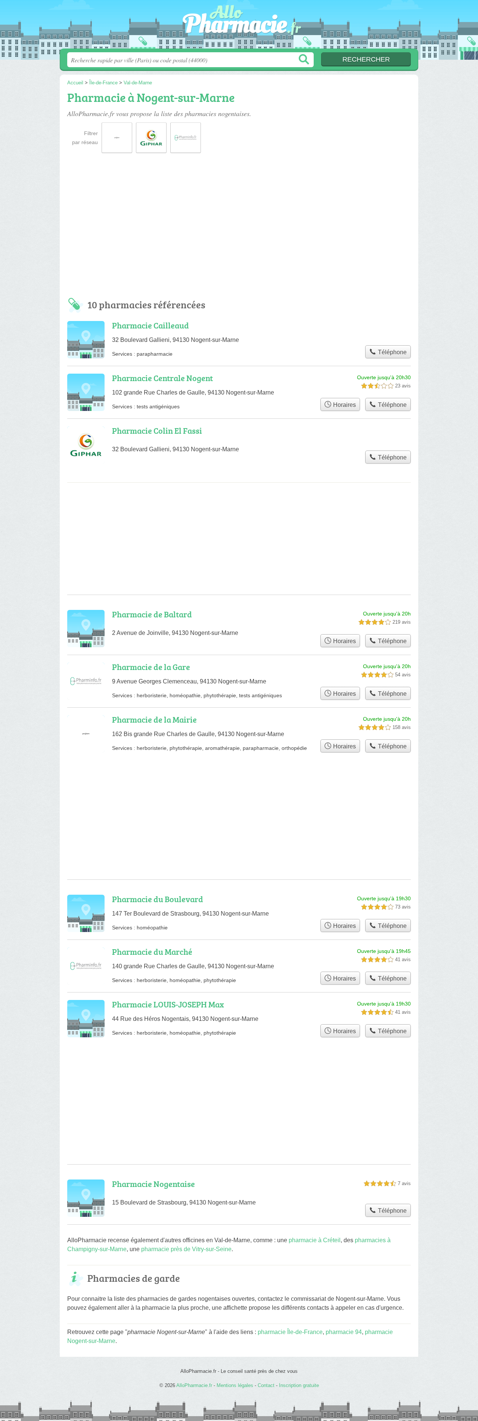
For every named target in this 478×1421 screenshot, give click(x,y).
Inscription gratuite (299, 1385)
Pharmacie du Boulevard (157, 899)
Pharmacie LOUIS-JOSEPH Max (168, 1004)
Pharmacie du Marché (152, 951)
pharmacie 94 (344, 1332)
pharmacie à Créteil (315, 1240)
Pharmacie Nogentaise (153, 1184)
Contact (266, 1385)
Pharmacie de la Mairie (154, 719)
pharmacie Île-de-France (290, 1332)
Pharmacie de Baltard (152, 614)
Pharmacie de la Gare (151, 667)
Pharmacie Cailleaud (150, 325)
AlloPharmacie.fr (239, 26)
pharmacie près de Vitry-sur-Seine (186, 1249)
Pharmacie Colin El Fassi (157, 430)
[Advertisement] (239, 228)
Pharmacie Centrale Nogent (162, 378)
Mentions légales (235, 1385)
